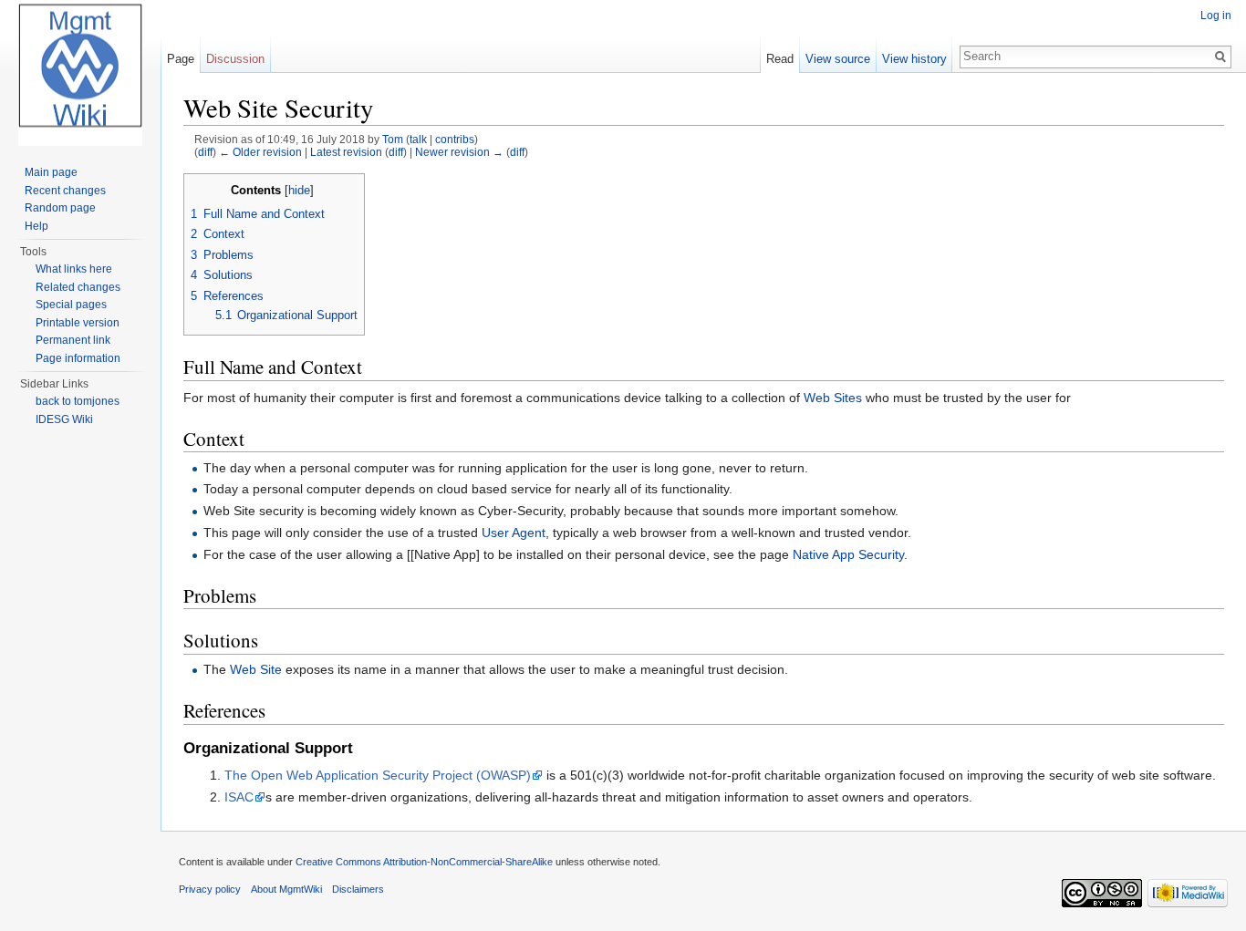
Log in (1215, 15)
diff (205, 152)
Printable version (77, 322)
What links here (74, 269)
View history (914, 59)
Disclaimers (358, 889)
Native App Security (848, 554)
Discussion (235, 59)
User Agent (513, 532)
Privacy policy (210, 889)
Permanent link (73, 340)
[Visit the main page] (80, 73)
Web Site (256, 669)
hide (299, 190)
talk (418, 139)
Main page (51, 172)
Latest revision (346, 152)
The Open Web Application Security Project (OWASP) (377, 775)
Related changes (78, 287)
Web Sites (833, 397)
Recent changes (65, 190)
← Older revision (260, 152)
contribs (454, 139)
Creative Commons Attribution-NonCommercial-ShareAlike (424, 861)
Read (780, 59)
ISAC (239, 797)
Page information (78, 358)
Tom (392, 139)
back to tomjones (77, 401)
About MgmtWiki (286, 889)
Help (36, 226)
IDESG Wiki (64, 419)
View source (837, 59)
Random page (60, 208)
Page (180, 59)
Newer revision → (459, 152)
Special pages (71, 304)
